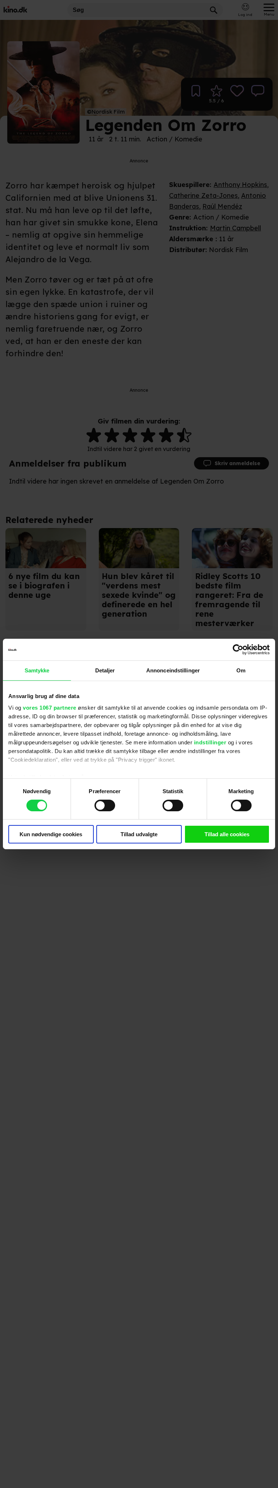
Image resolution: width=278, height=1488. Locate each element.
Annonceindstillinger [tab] (173, 670)
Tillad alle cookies (227, 834)
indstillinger (210, 742)
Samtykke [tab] (37, 670)
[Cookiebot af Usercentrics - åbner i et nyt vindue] (238, 649)
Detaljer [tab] (105, 670)
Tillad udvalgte (139, 834)
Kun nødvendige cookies (51, 834)
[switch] (104, 805)
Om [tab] (240, 670)
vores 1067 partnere (49, 707)
